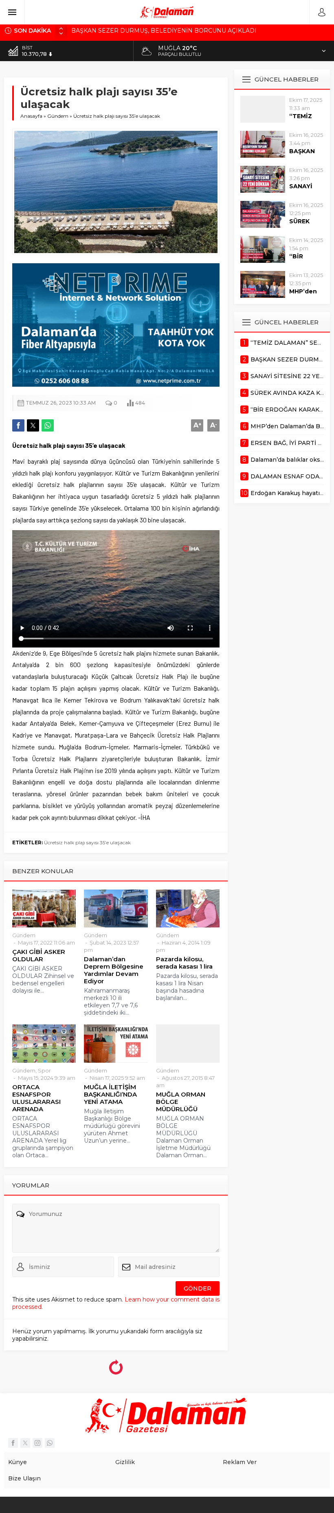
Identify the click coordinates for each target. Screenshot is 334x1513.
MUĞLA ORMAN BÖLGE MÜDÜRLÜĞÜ (180, 1102)
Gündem (57, 116)
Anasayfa (31, 116)
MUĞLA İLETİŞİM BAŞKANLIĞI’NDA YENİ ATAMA (110, 1095)
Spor (44, 1070)
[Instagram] (37, 1443)
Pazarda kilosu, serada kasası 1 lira (184, 963)
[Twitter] (25, 1443)
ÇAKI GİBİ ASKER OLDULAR (38, 955)
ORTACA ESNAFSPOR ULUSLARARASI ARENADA (36, 1098)
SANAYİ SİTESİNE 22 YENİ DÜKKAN (122, 30)
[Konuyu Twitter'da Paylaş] (33, 425)
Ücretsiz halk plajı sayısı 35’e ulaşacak (87, 842)
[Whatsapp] (50, 1443)
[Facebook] (13, 1443)
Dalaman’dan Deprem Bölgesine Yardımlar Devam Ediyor (113, 970)
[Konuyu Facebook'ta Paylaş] (18, 425)
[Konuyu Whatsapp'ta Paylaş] (48, 425)
